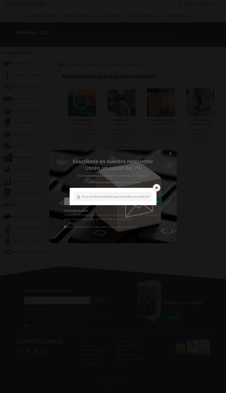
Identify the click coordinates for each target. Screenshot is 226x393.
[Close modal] (156, 187)
